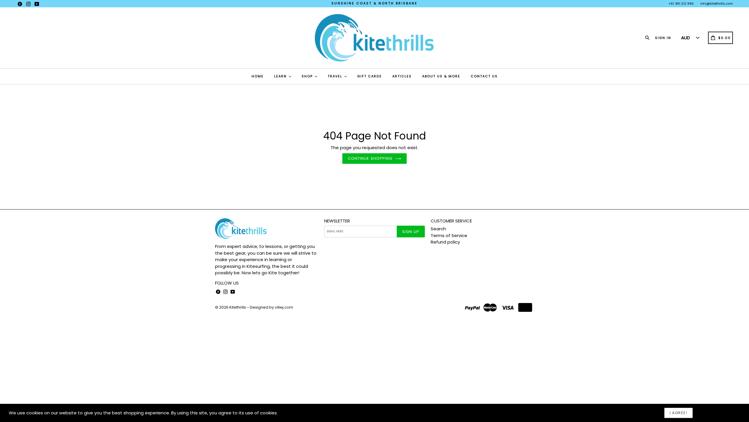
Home (258, 76)
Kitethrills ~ (239, 307)
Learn (281, 76)
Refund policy (445, 242)
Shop (308, 76)
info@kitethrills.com (716, 3)
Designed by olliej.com (271, 307)
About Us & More (441, 76)
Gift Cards (369, 76)
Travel (336, 76)
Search (438, 229)
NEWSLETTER (337, 221)
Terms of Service (449, 235)
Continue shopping (370, 158)
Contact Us (484, 76)
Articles (402, 76)
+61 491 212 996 (681, 3)
